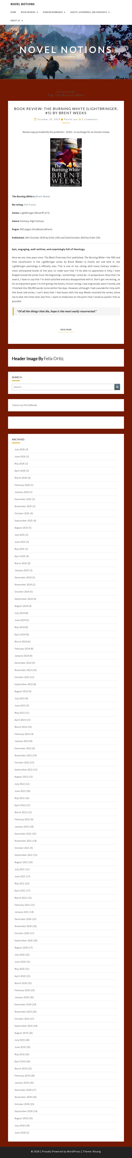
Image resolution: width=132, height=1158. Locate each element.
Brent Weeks (43, 196)
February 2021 (22, 904)
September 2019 (23, 1025)
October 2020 (21, 933)
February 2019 (22, 1075)
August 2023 (21, 691)
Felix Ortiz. (54, 358)
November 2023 (23, 670)
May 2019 (19, 1054)
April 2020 (19, 976)
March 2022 (20, 812)
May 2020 (19, 968)
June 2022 (19, 791)
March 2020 (20, 983)
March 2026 (20, 477)
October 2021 (21, 847)
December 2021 (22, 833)
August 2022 (21, 776)
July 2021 (19, 869)
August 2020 (21, 947)
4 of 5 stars (30, 204)
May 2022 (19, 798)
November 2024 (23, 584)
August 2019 (21, 1032)
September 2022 (23, 769)
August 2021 (21, 862)
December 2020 (22, 919)
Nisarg (97, 1151)
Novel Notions (22, 4)
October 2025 (21, 513)
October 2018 (21, 1104)
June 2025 (19, 541)
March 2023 (20, 726)
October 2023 (21, 677)
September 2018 (23, 1111)
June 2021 (19, 876)
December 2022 (22, 748)
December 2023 (22, 662)
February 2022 (22, 819)
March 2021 (20, 897)
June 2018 (19, 1132)
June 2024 (19, 620)
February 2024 (22, 648)
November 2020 (23, 926)
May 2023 (19, 712)
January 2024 (21, 655)
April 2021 (19, 890)
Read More (67, 329)
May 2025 (19, 548)
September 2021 (23, 855)
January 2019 (21, 1082)
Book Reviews (28, 12)
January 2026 (21, 492)
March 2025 (20, 563)
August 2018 (21, 1118)
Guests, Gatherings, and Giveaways (88, 12)
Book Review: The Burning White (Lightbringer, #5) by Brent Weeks (66, 110)
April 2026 (19, 470)
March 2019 (20, 1068)
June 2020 (19, 961)
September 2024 (23, 598)
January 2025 (21, 570)
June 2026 (19, 456)
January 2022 (21, 826)
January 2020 (21, 997)
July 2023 (19, 698)
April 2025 (19, 556)
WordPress (73, 1151)
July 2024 (19, 613)
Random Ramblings (53, 12)
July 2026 (19, 449)
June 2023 (19, 705)
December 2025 (22, 499)
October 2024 (21, 591)
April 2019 (19, 1061)
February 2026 (22, 485)
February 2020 (22, 990)
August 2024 (21, 606)
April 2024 (19, 634)
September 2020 (23, 940)
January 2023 (21, 741)
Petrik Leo (71, 119)
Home (13, 12)
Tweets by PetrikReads (24, 405)
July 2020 (19, 954)
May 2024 (19, 627)
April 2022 (19, 805)
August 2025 (21, 527)
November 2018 (23, 1097)
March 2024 (20, 641)
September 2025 (23, 520)
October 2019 (21, 1018)
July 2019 (19, 1040)
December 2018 (22, 1089)
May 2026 (19, 463)
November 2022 (23, 755)
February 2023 (22, 734)
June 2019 (19, 1047)
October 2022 (21, 762)
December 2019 (22, 1004)
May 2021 (19, 883)
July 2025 (19, 534)
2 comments (90, 119)
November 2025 (23, 506)
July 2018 (19, 1125)
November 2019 (23, 1011)
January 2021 (21, 912)
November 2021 (23, 840)
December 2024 (22, 577)
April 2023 (19, 719)
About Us (15, 20)
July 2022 (19, 783)
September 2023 (23, 684)
